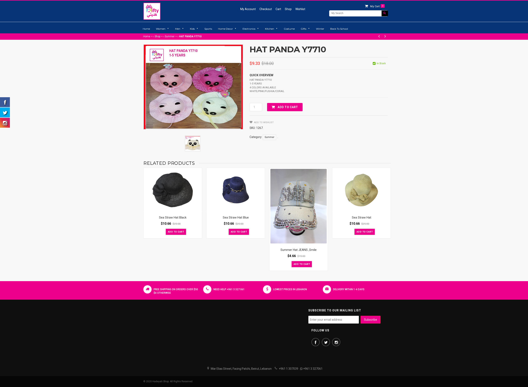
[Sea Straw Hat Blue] (235, 190)
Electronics (249, 28)
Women (160, 28)
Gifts (303, 28)
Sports (208, 28)
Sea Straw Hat (361, 217)
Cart (278, 9)
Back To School (339, 28)
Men (177, 28)
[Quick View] (198, 208)
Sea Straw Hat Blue (236, 217)
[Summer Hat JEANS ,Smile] (298, 206)
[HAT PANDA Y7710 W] (192, 143)
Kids (192, 28)
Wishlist (300, 9)
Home (146, 28)
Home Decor (225, 28)
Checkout (265, 9)
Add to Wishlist (263, 122)
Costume (289, 28)
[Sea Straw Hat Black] (173, 190)
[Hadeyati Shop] (151, 11)
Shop (288, 9)
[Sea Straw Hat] (361, 190)
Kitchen (269, 28)
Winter (320, 28)
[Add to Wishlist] (162, 231)
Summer (169, 36)
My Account (248, 9)
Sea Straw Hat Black (172, 217)
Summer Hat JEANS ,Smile (298, 250)
